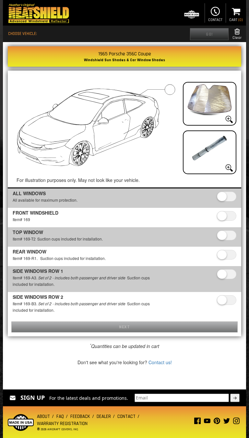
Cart (236, 20)
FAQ (60, 416)
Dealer (104, 416)
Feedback (80, 416)
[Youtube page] (207, 422)
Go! (209, 34)
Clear (237, 37)
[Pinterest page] (217, 422)
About (43, 416)
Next (124, 327)
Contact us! (160, 362)
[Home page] (38, 14)
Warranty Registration (62, 424)
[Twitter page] (226, 422)
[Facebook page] (197, 422)
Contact (215, 20)
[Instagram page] (236, 422)
